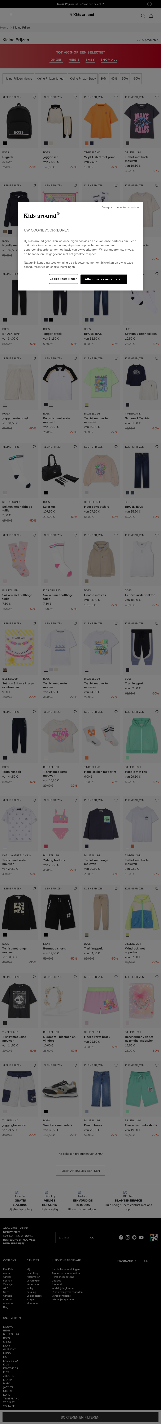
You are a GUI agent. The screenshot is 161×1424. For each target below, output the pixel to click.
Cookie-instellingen (64, 278)
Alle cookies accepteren (104, 279)
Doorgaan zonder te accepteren (120, 207)
